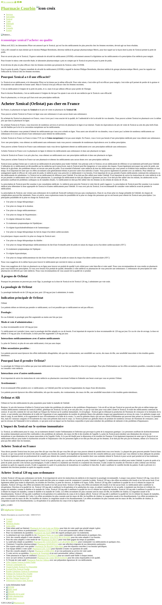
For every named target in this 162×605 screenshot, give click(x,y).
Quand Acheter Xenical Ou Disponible (21, 567)
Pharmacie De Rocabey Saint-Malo (49, 546)
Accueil (9, 519)
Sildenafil (10, 24)
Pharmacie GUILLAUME (47, 530)
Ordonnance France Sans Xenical (19, 580)
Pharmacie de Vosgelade (39, 553)
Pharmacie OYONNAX (47, 555)
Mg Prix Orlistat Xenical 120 (17, 578)
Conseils (9, 28)
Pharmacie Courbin (18, 8)
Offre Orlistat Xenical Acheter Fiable (21, 562)
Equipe (9, 30)
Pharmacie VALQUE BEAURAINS (55, 537)
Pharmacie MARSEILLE (47, 544)
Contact (9, 521)
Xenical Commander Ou (16, 565)
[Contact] (21, 2)
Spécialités (10, 17)
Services (9, 14)
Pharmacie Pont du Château (38, 560)
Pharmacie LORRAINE (44, 551)
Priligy (8, 26)
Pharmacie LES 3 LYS (42, 549)
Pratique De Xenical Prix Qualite (19, 574)
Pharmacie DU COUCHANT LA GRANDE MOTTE (56, 542)
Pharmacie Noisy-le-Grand (48, 535)
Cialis (8, 21)
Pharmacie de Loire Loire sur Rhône (44, 528)
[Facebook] (18, 2)
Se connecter (8, 2)
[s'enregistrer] (15, 2)
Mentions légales (12, 524)
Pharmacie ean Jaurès (42, 533)
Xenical (9, 19)
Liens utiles (10, 526)
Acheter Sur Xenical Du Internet (19, 576)
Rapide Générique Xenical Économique (22, 571)
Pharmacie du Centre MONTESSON (52, 558)
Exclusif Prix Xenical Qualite (17, 569)
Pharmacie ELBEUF (49, 539)
